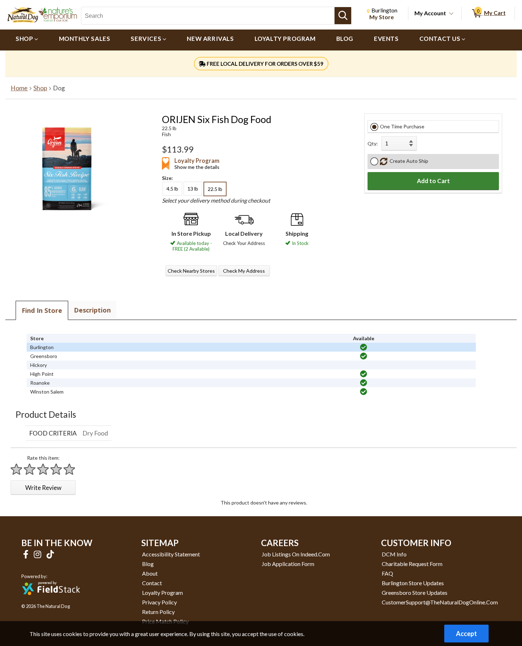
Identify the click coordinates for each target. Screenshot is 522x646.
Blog (148, 563)
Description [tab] (92, 310)
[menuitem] (27, 40)
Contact (152, 583)
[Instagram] (38, 554)
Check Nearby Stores (191, 271)
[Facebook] (26, 554)
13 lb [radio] (192, 189)
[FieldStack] (51, 600)
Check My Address (244, 271)
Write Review (43, 487)
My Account (430, 13)
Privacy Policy (159, 602)
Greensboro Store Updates (414, 592)
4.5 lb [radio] (172, 189)
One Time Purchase (402, 126)
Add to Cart (433, 181)
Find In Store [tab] (42, 310)
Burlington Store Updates (413, 583)
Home (19, 88)
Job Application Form (288, 563)
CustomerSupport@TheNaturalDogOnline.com (440, 602)
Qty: (373, 143)
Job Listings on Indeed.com (296, 554)
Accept (466, 633)
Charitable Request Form (412, 563)
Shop (40, 88)
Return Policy (158, 611)
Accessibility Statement (171, 554)
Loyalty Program (162, 592)
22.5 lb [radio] (215, 189)
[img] (363, 347)
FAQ (387, 573)
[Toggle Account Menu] (451, 14)
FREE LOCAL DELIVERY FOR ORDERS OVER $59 (264, 63)
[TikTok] (50, 554)
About (150, 573)
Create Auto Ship (407, 161)
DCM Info (394, 554)
